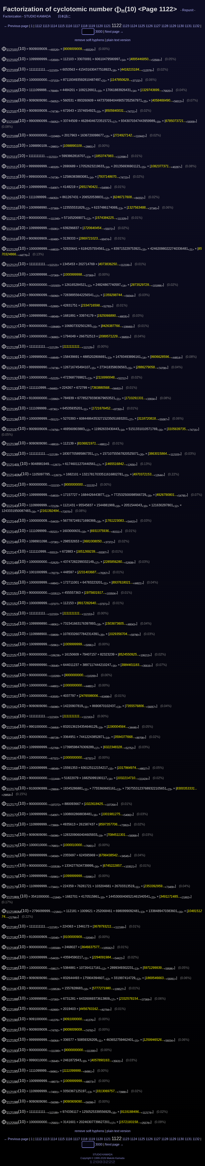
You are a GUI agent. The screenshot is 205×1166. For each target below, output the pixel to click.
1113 (46, 26)
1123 (125, 26)
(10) (14, 48)
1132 (196, 26)
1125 (141, 26)
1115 (61, 26)
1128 (164, 26)
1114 (53, 26)
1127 (157, 26)
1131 (188, 26)
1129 (172, 26)
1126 (149, 26)
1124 (133, 26)
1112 (38, 26)
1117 (76, 26)
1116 (68, 26)
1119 (91, 26)
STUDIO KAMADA (37, 16)
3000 (98, 31)
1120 (99, 26)
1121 (107, 26)
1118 (84, 26)
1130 (180, 26)
